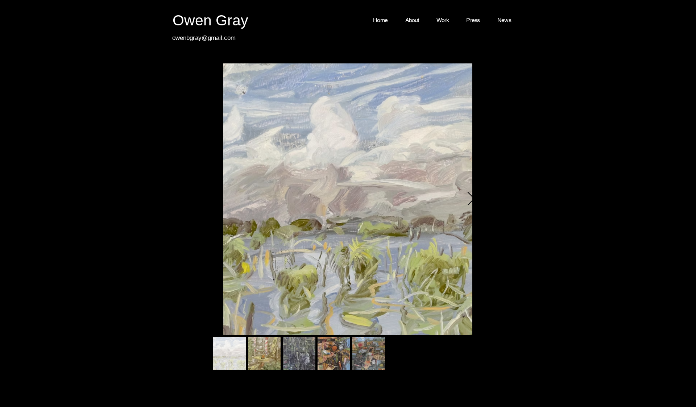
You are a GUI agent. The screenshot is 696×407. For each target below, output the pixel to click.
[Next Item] (471, 199)
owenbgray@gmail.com (204, 37)
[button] (442, 20)
